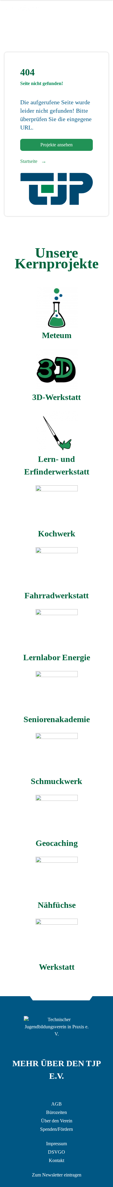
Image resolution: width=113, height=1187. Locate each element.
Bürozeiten (56, 1112)
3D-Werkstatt (56, 397)
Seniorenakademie (57, 719)
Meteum (56, 335)
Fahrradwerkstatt (56, 595)
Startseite (33, 161)
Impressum (56, 1143)
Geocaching (57, 843)
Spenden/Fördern (56, 1129)
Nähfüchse (57, 905)
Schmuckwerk (56, 781)
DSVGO (56, 1152)
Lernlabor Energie (56, 657)
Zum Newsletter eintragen (56, 1174)
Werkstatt (56, 967)
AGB (56, 1103)
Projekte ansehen (56, 144)
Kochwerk (56, 533)
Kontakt (56, 1160)
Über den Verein (56, 1120)
